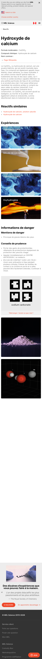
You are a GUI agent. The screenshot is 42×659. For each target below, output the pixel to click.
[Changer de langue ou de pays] (35, 23)
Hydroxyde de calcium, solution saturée (19, 112)
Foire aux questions (10, 628)
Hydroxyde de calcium (12, 114)
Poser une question (10, 633)
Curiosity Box (7, 648)
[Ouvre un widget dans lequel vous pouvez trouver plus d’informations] (34, 655)
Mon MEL (6, 637)
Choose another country (9, 17)
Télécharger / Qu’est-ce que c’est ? (21, 313)
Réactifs (6, 29)
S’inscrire (8, 605)
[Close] (39, 2)
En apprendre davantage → (29, 605)
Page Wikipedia (10, 60)
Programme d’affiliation (11, 657)
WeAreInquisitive (9, 652)
